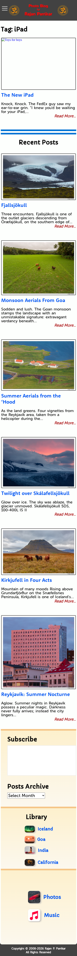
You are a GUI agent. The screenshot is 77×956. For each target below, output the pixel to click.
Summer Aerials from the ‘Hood (31, 398)
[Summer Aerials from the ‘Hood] (38, 365)
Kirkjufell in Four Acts (26, 580)
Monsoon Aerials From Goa (33, 300)
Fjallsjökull (14, 205)
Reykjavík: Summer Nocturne (35, 694)
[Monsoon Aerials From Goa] (38, 267)
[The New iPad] (38, 64)
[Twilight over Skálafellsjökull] (38, 462)
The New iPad (17, 95)
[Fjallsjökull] (38, 176)
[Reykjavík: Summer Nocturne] (38, 652)
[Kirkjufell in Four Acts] (38, 551)
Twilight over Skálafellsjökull (35, 493)
